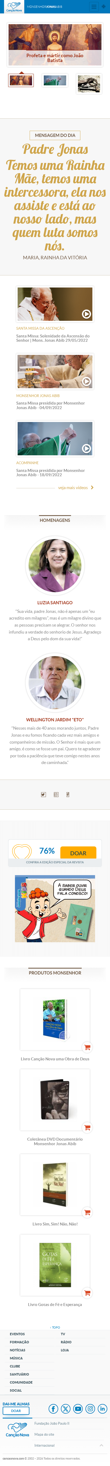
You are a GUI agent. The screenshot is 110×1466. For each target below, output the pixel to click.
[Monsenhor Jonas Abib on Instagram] (56, 794)
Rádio (66, 1342)
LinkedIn (102, 1409)
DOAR (16, 1411)
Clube (15, 1366)
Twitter (65, 1409)
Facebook (53, 1409)
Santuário (19, 1374)
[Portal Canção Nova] (14, 6)
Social (16, 1390)
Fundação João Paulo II (51, 1423)
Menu (94, 7)
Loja (65, 1350)
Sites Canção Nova (103, 7)
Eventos (17, 1334)
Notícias (17, 1350)
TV (63, 1334)
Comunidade (21, 1382)
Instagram (90, 1409)
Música (16, 1358)
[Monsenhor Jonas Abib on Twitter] (43, 794)
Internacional (44, 1445)
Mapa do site (44, 1434)
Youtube (78, 1409)
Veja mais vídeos (73, 487)
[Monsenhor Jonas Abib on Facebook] (67, 794)
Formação (19, 1342)
